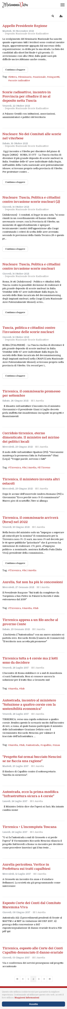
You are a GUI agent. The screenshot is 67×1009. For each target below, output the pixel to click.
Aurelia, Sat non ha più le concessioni (32, 582)
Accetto (33, 1004)
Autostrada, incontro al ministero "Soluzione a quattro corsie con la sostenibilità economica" (29, 705)
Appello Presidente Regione (24, 26)
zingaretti (54, 77)
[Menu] (62, 5)
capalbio (46, 745)
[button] (53, 16)
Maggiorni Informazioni (27, 998)
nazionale (40, 77)
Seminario (26, 77)
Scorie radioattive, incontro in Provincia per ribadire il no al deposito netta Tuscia (26, 96)
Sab (36, 608)
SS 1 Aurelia (37, 400)
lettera (13, 77)
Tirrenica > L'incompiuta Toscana (29, 827)
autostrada (33, 745)
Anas (57, 745)
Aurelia (28, 608)
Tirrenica (15, 467)
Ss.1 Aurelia (30, 467)
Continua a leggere (15, 69)
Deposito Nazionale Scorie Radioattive (27, 33)
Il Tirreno (44, 467)
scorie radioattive (20, 80)
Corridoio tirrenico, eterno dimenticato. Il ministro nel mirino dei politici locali (30, 437)
